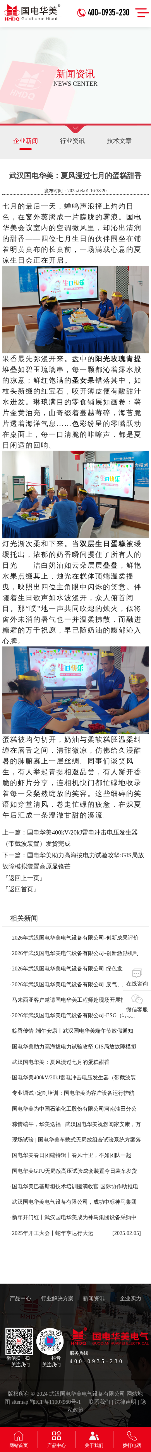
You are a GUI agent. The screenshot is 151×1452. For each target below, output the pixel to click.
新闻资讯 (94, 1298)
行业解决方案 (57, 1298)
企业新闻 (25, 140)
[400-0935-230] (105, 3)
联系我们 (99, 1402)
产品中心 (20, 1298)
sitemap (20, 1402)
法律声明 (125, 1402)
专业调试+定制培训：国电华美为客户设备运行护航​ (72, 1093)
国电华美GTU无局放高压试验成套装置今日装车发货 (73, 1171)
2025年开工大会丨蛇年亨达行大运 (51, 1233)
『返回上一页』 (24, 878)
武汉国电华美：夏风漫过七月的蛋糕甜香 (60, 1062)
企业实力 (130, 1298)
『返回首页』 (20, 889)
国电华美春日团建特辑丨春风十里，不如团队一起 (70, 1155)
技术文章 (119, 140)
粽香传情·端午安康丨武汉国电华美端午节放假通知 (71, 1031)
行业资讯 (72, 140)
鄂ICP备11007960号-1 (55, 1402)
